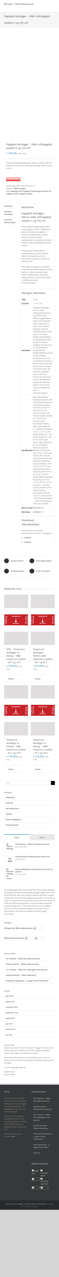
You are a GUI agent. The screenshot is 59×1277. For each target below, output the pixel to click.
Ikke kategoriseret (12, 808)
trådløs (29, 194)
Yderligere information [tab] (8, 212)
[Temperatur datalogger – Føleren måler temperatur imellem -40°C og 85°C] (43, 620)
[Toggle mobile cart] (44, 4)
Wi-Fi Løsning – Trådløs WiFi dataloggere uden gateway (26, 970)
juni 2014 (9, 1024)
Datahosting (10, 797)
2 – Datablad (26, 542)
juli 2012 (9, 1035)
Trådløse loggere (19, 188)
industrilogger (36, 191)
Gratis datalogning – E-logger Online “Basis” (41, 1146)
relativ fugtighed (20, 194)
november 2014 (12, 1007)
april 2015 (9, 996)
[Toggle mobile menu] (54, 4)
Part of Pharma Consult (29, 1206)
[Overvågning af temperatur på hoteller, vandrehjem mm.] (9, 928)
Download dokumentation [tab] (10, 221)
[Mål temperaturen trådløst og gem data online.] (9, 857)
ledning (45, 191)
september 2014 (12, 1013)
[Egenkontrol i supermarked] (38, 931)
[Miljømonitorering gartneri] (39, 941)
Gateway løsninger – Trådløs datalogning (21, 975)
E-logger (50, 1204)
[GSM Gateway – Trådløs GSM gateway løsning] (9, 844)
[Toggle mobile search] (49, 4)
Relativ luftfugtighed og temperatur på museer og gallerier (33, 870)
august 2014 (10, 1018)
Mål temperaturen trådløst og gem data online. (32, 856)
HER (13, 1136)
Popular (17, 837)
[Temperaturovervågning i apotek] (24, 928)
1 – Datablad (26, 537)
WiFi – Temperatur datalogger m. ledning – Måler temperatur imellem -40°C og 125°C (16, 656)
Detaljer (11, 679)
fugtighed (26, 191)
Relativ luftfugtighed (13, 819)
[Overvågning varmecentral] (29, 941)
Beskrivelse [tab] (8, 206)
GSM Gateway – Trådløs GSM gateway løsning (32, 844)
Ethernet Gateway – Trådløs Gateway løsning (22, 964)
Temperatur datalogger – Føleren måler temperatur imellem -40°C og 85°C (43, 656)
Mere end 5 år (38, 508)
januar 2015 (10, 1002)
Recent (42, 837)
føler (20, 191)
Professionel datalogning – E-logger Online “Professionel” (27, 981)
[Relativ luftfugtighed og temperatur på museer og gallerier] (9, 869)
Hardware (9, 803)
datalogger (14, 191)
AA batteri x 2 (38, 512)
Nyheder (9, 814)
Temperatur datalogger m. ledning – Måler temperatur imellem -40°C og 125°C (16, 746)
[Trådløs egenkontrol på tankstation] (14, 938)
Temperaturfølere (12, 825)
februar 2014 (10, 1029)
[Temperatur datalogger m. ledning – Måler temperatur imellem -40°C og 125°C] (16, 710)
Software (36, 1153)
